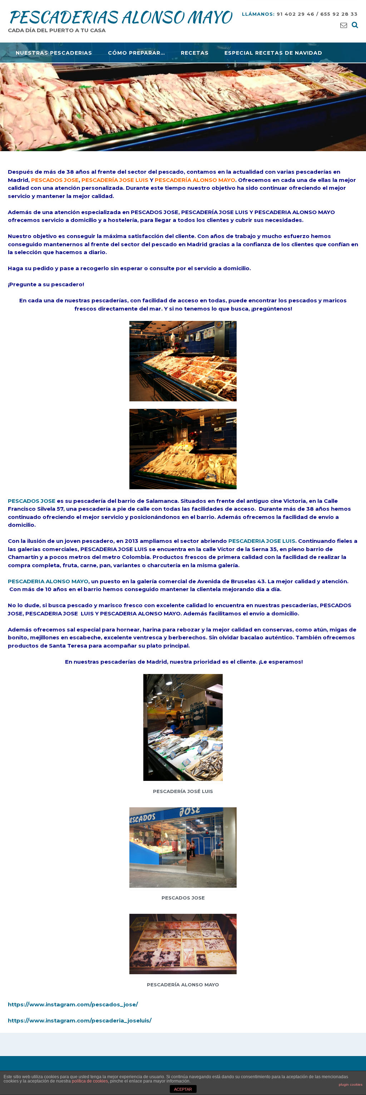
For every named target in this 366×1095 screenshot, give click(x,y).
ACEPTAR (183, 1089)
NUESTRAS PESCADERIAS (54, 53)
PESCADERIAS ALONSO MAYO (119, 16)
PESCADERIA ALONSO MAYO (48, 581)
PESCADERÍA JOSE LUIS (114, 180)
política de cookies (90, 1081)
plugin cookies (350, 1084)
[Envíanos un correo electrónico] (343, 25)
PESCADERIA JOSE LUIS (261, 540)
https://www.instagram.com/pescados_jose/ (73, 1004)
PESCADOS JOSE (31, 500)
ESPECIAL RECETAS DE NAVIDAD (273, 53)
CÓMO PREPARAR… (136, 53)
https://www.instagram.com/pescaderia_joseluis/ (80, 1020)
